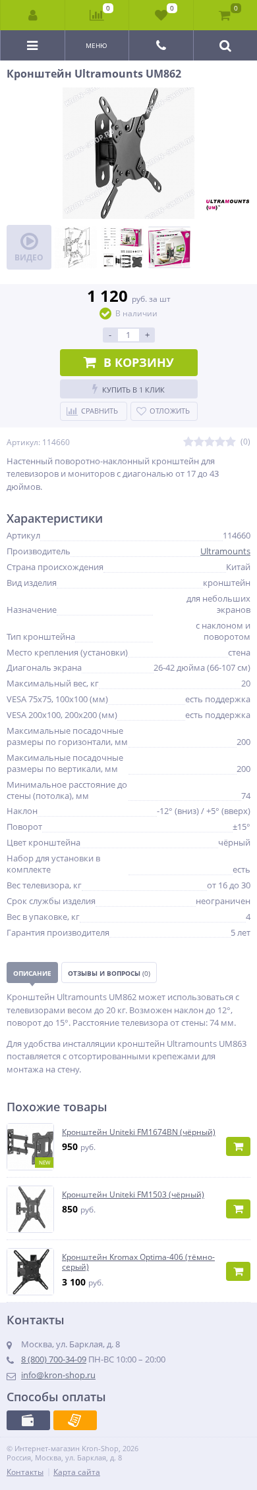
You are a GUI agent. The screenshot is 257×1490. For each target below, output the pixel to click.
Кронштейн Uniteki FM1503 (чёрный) (133, 1195)
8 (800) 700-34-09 (53, 1359)
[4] (220, 442)
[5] (230, 442)
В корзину (138, 362)
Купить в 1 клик (133, 390)
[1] (188, 442)
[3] (209, 442)
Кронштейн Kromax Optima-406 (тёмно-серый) (138, 1262)
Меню (96, 45)
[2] (199, 442)
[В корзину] (238, 1146)
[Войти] (33, 15)
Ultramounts (225, 551)
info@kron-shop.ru (58, 1375)
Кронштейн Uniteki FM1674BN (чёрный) (138, 1132)
